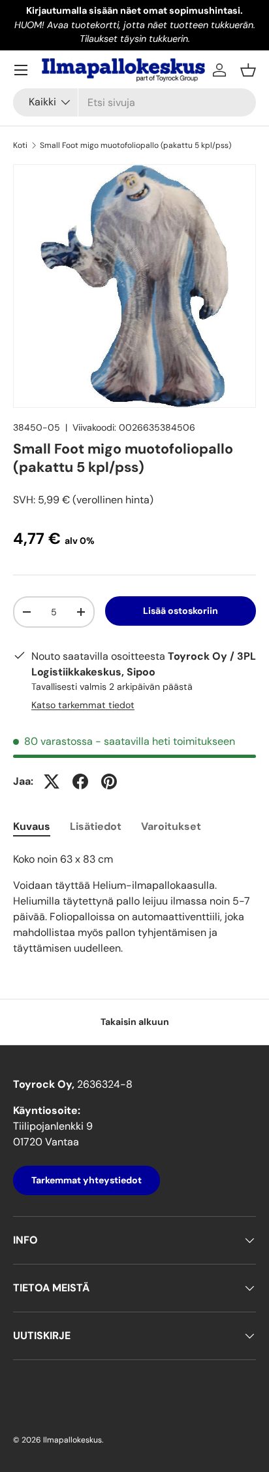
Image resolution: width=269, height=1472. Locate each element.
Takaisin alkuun (135, 1022)
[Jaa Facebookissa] (80, 781)
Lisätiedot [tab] (95, 826)
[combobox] (134, 102)
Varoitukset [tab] (171, 826)
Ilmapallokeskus (72, 1440)
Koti (20, 145)
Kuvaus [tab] (31, 826)
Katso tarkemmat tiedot (82, 705)
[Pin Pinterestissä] (109, 781)
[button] (248, 70)
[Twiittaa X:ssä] (51, 781)
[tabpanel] (134, 904)
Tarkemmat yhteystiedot (86, 1180)
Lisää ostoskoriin (180, 611)
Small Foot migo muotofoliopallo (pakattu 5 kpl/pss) (135, 145)
